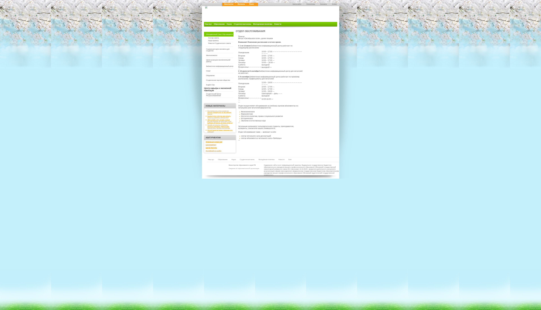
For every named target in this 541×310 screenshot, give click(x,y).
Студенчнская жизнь (247, 159)
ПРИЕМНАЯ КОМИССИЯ (214, 142)
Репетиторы (310, 4)
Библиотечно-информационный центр (219, 66)
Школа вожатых (211, 55)
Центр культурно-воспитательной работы (218, 60)
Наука (229, 24)
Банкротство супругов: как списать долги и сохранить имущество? (219, 116)
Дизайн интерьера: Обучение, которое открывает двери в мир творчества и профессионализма (218, 126)
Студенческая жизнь (242, 24)
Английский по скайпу (213, 151)
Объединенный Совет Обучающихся (219, 34)
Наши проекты (213, 40)
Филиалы (241, 4)
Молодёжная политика (266, 159)
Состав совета (213, 38)
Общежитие (210, 75)
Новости (277, 24)
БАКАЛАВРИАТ (211, 145)
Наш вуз (208, 24)
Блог (290, 159)
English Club (210, 85)
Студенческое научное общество (218, 80)
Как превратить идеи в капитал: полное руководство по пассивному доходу (219, 112)
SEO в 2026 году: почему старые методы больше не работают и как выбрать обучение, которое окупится (219, 121)
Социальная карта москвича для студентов (218, 50)
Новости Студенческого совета (219, 43)
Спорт (208, 71)
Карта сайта (297, 4)
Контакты (323, 4)
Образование (219, 24)
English (334, 4)
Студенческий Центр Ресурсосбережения (213, 94)
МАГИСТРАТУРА (211, 148)
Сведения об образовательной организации (244, 168)
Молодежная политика (262, 24)
